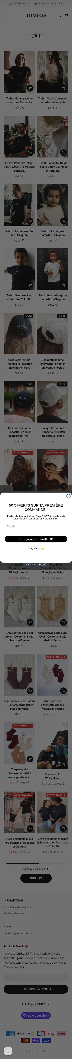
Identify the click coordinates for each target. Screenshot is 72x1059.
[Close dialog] (69, 496)
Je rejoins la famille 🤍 (36, 539)
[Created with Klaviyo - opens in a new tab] (36, 565)
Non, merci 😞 (36, 549)
